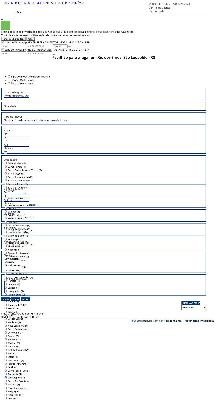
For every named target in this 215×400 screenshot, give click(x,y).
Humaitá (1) (14, 284)
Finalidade (10, 106)
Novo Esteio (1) (16, 360)
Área (7, 130)
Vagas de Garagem (15, 241)
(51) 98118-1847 (158, 4)
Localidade (10, 159)
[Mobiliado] (12, 262)
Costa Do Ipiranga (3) (19, 225)
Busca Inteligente (14, 92)
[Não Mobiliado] (12, 265)
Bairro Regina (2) (16, 173)
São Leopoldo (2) (16, 377)
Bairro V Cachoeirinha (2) (20, 180)
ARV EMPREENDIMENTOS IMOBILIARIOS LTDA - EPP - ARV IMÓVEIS (44, 3)
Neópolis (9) (14, 249)
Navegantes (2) (16, 291)
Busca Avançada (190, 303)
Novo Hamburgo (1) (18, 387)
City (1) (11, 190)
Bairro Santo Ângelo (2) (20, 177)
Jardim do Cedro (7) (18, 235)
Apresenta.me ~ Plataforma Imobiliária (189, 321)
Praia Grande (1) (16, 394)
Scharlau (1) (14, 384)
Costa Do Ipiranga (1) (19, 228)
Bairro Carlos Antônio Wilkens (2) (25, 170)
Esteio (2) (13, 356)
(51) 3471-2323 (181, 4)
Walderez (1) (14, 322)
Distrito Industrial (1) (18, 349)
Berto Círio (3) (15, 332)
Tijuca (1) (12, 353)
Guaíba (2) (13, 367)
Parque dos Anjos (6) (18, 253)
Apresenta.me (133, 320)
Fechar (25, 299)
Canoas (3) (13, 336)
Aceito (31, 38)
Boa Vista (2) (14, 308)
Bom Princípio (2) (16, 215)
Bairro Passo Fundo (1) (19, 370)
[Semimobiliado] (12, 258)
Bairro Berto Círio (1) (18, 329)
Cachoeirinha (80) (17, 163)
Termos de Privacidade (14, 38)
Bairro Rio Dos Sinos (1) (20, 381)
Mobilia (8, 255)
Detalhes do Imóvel (15, 279)
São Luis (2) (14, 343)
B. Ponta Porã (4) (17, 166)
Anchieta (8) (14, 270)
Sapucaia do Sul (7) (17, 304)
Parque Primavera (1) (18, 363)
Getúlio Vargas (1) (17, 318)
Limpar (15, 299)
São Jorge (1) (14, 391)
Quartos (9, 213)
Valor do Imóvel (13, 189)
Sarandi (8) (13, 301)
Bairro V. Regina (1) (18, 183)
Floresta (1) (14, 280)
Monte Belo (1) (15, 239)
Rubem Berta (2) (16, 294)
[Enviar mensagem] (69, 46)
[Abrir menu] (5, 18)
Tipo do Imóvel (13, 116)
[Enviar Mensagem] (54, 54)
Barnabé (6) (14, 211)
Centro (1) (13, 398)
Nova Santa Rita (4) (18, 325)
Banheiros (10, 227)
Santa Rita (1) (15, 374)
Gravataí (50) (14, 208)
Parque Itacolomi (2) (18, 256)
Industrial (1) (14, 339)
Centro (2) (13, 222)
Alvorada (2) (14, 346)
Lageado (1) (14, 287)
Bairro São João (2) (17, 273)
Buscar (6, 299)
